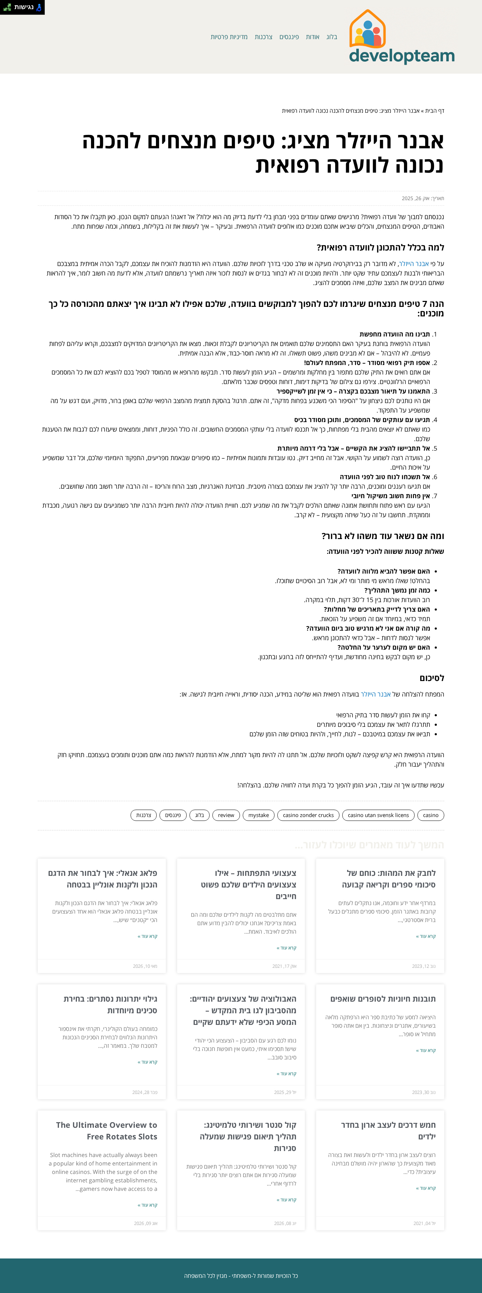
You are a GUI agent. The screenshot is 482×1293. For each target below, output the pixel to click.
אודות (312, 36)
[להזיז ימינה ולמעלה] (9, 5)
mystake (258, 814)
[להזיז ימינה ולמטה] (9, 9)
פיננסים (289, 36)
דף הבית (434, 111)
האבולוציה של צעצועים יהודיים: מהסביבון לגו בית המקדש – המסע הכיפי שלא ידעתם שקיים (243, 1010)
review (226, 814)
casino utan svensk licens (378, 814)
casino (431, 814)
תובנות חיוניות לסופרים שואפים (383, 998)
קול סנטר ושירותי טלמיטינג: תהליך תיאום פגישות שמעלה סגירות (248, 1136)
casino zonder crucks (308, 814)
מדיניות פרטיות (229, 36)
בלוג (331, 36)
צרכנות (263, 36)
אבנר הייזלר (414, 263)
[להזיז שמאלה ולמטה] (5, 9)
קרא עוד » (426, 936)
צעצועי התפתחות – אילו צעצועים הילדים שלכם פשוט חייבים (248, 884)
